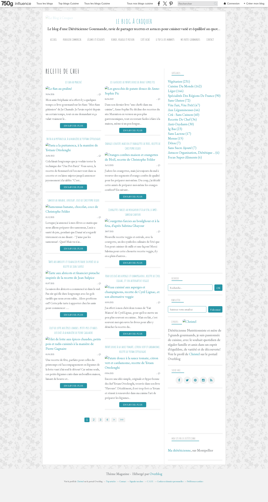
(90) (194, 96)
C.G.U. (150, 481)
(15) (175, 138)
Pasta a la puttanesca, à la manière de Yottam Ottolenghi (73, 139)
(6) (193, 152)
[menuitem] (53, 40)
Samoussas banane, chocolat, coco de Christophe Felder (73, 200)
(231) (179, 81)
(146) (175, 91)
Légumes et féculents (96, 39)
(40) (183, 115)
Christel (194, 354)
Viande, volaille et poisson (122, 39)
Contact (210, 39)
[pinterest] (171, 3)
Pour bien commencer (72, 39)
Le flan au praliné (73, 82)
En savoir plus (73, 125)
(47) (184, 105)
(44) (184, 110)
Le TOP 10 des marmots (165, 39)
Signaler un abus (136, 481)
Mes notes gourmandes (190, 39)
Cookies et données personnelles (170, 481)
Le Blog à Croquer (134, 21)
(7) (174, 143)
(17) (179, 133)
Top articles (111, 481)
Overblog (156, 474)
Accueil (53, 39)
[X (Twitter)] (165, 3)
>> (121, 419)
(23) (175, 129)
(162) (185, 86)
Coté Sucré (145, 39)
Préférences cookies (195, 481)
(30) (181, 124)
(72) (179, 100)
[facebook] (159, 3)
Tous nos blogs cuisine (140, 3)
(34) (182, 119)
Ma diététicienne (179, 450)
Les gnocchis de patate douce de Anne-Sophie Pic (132, 82)
